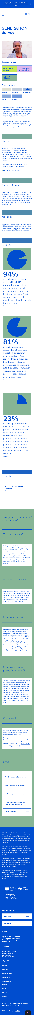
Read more (6, 306)
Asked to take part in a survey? (11, 936)
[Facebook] (4, 961)
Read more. (8, 490)
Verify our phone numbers (13, 938)
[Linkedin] (8, 961)
